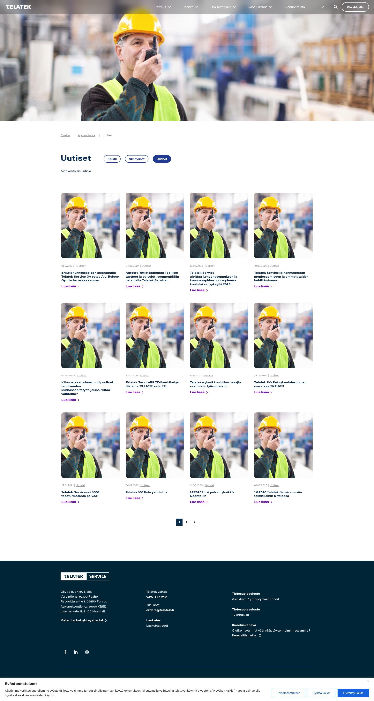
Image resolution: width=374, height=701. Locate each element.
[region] (187, 689)
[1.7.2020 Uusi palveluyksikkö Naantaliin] (219, 445)
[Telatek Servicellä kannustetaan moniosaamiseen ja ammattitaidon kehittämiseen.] (283, 225)
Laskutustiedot (157, 625)
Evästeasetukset (288, 693)
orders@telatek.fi (160, 610)
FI (318, 7)
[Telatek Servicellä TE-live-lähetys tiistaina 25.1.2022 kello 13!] (155, 335)
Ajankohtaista (294, 7)
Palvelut (160, 7)
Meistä (188, 7)
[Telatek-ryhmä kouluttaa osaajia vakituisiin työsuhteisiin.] (219, 335)
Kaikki (112, 159)
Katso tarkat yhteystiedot (82, 620)
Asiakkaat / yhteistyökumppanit (255, 599)
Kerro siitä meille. (244, 635)
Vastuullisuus (257, 7)
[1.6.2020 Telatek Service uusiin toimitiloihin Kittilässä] (283, 445)
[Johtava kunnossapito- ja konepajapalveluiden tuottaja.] (16, 7)
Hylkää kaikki (321, 693)
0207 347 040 (156, 596)
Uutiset (162, 159)
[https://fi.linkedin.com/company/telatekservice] (75, 652)
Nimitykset (137, 159)
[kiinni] (370, 681)
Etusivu (65, 135)
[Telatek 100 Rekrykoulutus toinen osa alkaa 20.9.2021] (283, 335)
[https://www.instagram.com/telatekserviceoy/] (87, 652)
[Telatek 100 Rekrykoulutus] (155, 445)
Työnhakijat (240, 615)
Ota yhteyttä (355, 7)
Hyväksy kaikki (353, 693)
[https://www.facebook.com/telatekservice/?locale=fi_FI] (65, 652)
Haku (335, 7)
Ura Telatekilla (221, 7)
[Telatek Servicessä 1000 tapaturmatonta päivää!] (90, 445)
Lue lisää (68, 286)
